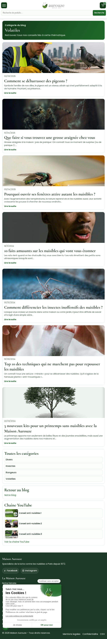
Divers (9, 459)
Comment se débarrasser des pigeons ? (35, 80)
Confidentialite (90, 634)
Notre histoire (9, 583)
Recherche (99, 12)
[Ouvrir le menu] (4, 5)
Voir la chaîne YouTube (16, 541)
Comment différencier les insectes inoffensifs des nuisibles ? (53, 307)
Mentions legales (71, 634)
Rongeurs (11, 472)
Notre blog (10, 495)
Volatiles (11, 478)
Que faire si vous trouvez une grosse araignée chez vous (49, 137)
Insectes (10, 466)
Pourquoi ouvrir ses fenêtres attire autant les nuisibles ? (49, 194)
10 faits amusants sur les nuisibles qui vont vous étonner (50, 250)
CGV (102, 634)
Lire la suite (10, 93)
